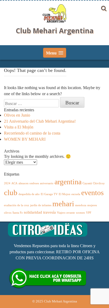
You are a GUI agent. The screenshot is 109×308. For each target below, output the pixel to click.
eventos (92, 193)
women (80, 212)
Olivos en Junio (17, 115)
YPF (88, 212)
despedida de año (29, 194)
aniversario (46, 183)
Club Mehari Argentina (55, 30)
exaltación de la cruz (16, 205)
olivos (7, 212)
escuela (75, 194)
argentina (67, 182)
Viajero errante (66, 212)
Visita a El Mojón (18, 127)
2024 (7, 183)
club (10, 192)
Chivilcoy (99, 183)
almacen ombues (29, 183)
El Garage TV (49, 194)
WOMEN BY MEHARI (25, 139)
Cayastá (87, 183)
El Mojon (64, 194)
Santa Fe (17, 212)
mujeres (92, 205)
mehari (63, 203)
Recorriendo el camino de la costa (32, 133)
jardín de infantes (40, 205)
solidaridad (33, 212)
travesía (49, 212)
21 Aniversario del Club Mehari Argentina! (40, 121)
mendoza (80, 205)
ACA (14, 183)
